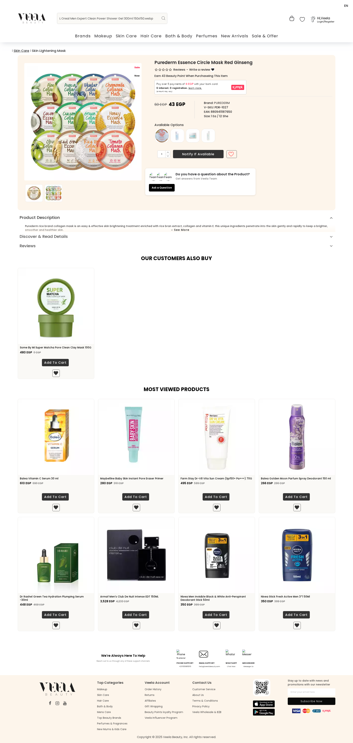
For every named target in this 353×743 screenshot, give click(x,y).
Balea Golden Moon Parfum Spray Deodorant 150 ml (296, 478)
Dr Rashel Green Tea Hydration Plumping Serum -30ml (52, 598)
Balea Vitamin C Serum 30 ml (39, 478)
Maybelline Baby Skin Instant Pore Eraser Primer (131, 478)
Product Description (39, 217)
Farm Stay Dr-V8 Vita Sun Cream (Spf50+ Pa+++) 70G (216, 478)
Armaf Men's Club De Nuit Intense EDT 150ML (129, 596)
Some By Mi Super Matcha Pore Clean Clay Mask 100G (55, 347)
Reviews (27, 246)
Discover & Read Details (43, 236)
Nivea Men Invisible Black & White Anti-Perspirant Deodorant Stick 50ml (213, 598)
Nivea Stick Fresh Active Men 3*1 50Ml (285, 596)
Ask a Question (162, 187)
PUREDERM (222, 103)
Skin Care (21, 50)
